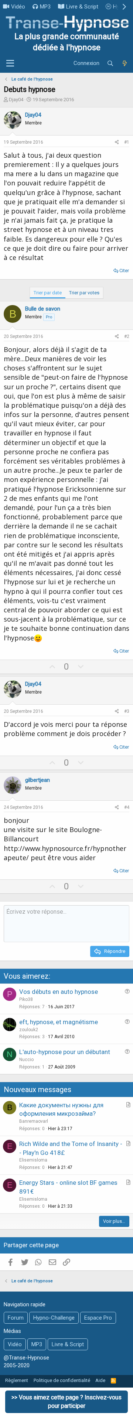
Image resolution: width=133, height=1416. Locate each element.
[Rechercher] (110, 64)
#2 (126, 336)
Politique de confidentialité (62, 1380)
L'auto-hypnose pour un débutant (64, 1052)
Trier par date (48, 292)
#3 (126, 711)
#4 (126, 807)
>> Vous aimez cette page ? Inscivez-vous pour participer (66, 1401)
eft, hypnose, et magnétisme (58, 1022)
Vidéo (18, 6)
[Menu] (10, 63)
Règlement (16, 1380)
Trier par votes (84, 292)
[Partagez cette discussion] (117, 142)
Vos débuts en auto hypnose (58, 991)
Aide (100, 1380)
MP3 (45, 6)
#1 (126, 142)
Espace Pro (98, 1317)
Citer (124, 270)
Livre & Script (82, 6)
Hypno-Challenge (54, 1317)
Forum (16, 1317)
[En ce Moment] (124, 64)
